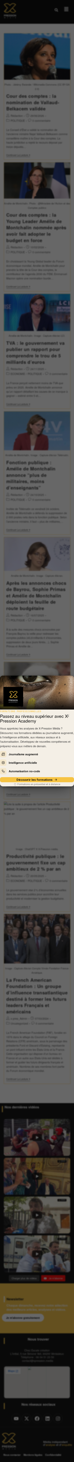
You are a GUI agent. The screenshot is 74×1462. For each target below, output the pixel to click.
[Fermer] (68, 715)
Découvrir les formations (35, 779)
